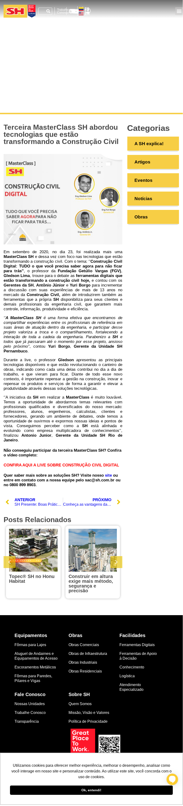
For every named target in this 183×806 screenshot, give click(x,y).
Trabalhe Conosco (63, 11)
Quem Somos (80, 704)
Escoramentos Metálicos (35, 667)
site (108, 475)
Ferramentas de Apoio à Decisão (138, 656)
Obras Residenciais (85, 671)
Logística (127, 676)
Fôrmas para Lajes (30, 645)
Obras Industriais (83, 662)
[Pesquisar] (48, 11)
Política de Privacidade (88, 721)
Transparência (27, 721)
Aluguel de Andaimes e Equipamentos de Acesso (36, 656)
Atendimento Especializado (131, 687)
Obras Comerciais (84, 645)
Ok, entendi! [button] (91, 790)
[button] (179, 11)
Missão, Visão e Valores (89, 713)
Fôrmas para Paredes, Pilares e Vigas (33, 678)
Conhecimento (131, 667)
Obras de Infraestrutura (88, 654)
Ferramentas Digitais (137, 645)
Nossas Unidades (30, 704)
